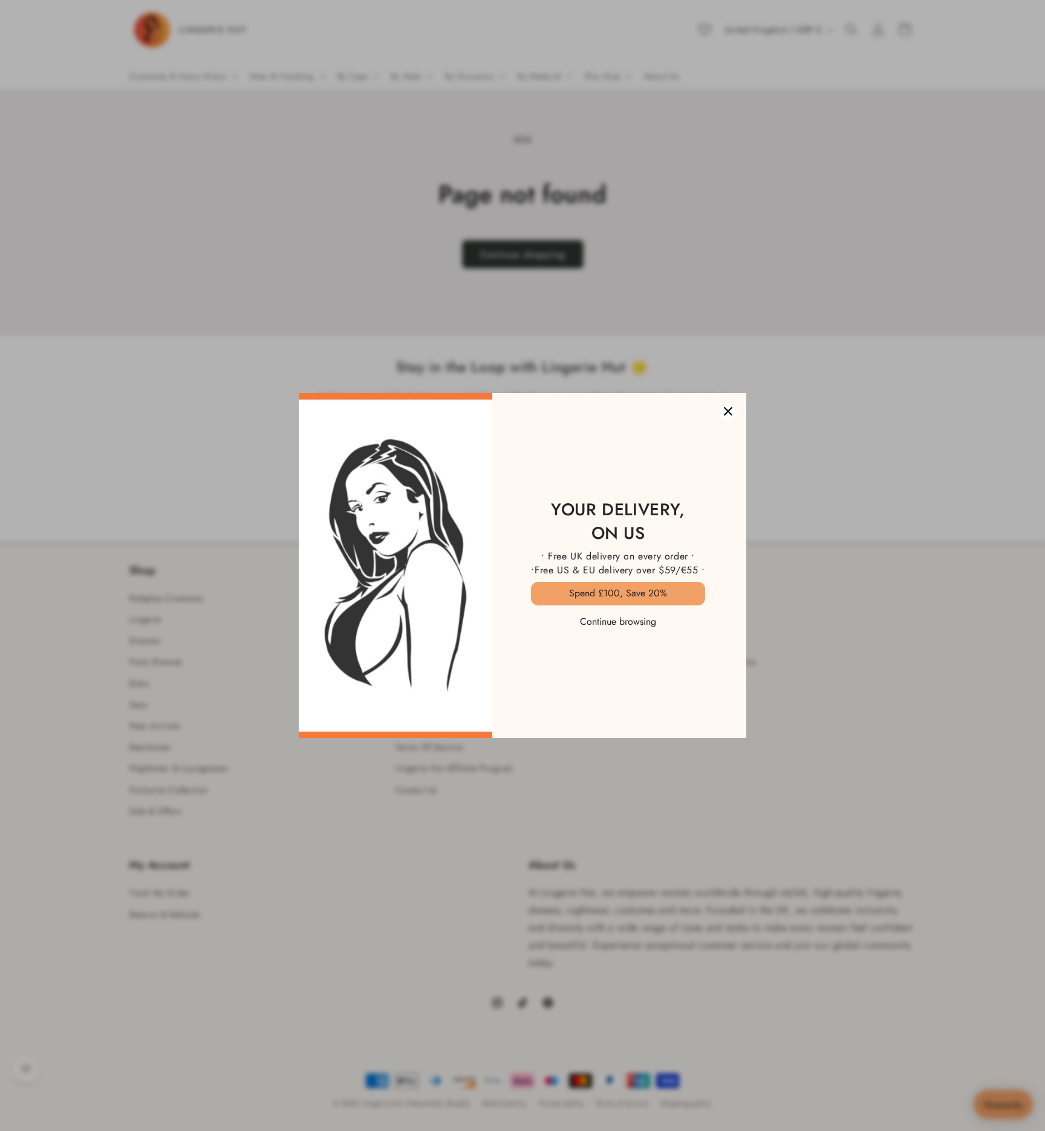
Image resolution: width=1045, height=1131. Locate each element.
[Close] (728, 411)
